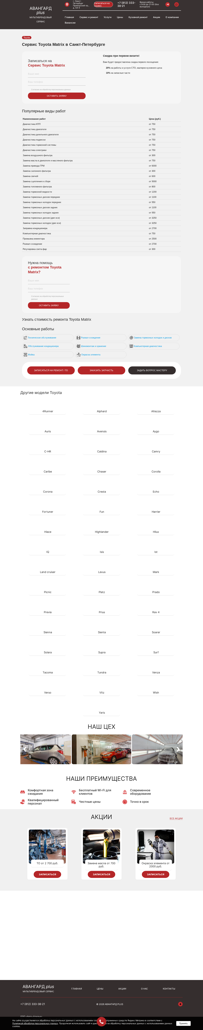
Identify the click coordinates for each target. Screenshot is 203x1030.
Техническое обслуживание (42, 337)
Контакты (169, 988)
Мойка (31, 354)
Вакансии (70, 22)
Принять (183, 1023)
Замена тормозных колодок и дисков (153, 337)
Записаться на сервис (102, 4)
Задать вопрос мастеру (152, 370)
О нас (144, 988)
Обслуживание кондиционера (43, 346)
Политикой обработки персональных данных (35, 1023)
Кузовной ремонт (138, 17)
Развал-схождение (90, 337)
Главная (69, 17)
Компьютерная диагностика (148, 346)
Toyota (26, 37)
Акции (156, 17)
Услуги (107, 17)
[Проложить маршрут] (67, 4)
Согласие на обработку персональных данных (51, 90)
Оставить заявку (57, 96)
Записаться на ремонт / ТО (51, 370)
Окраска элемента (90, 354)
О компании (172, 17)
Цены (120, 17)
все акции (176, 818)
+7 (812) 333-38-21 (126, 4)
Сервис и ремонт (89, 17)
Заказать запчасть (101, 370)
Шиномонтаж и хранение (93, 346)
